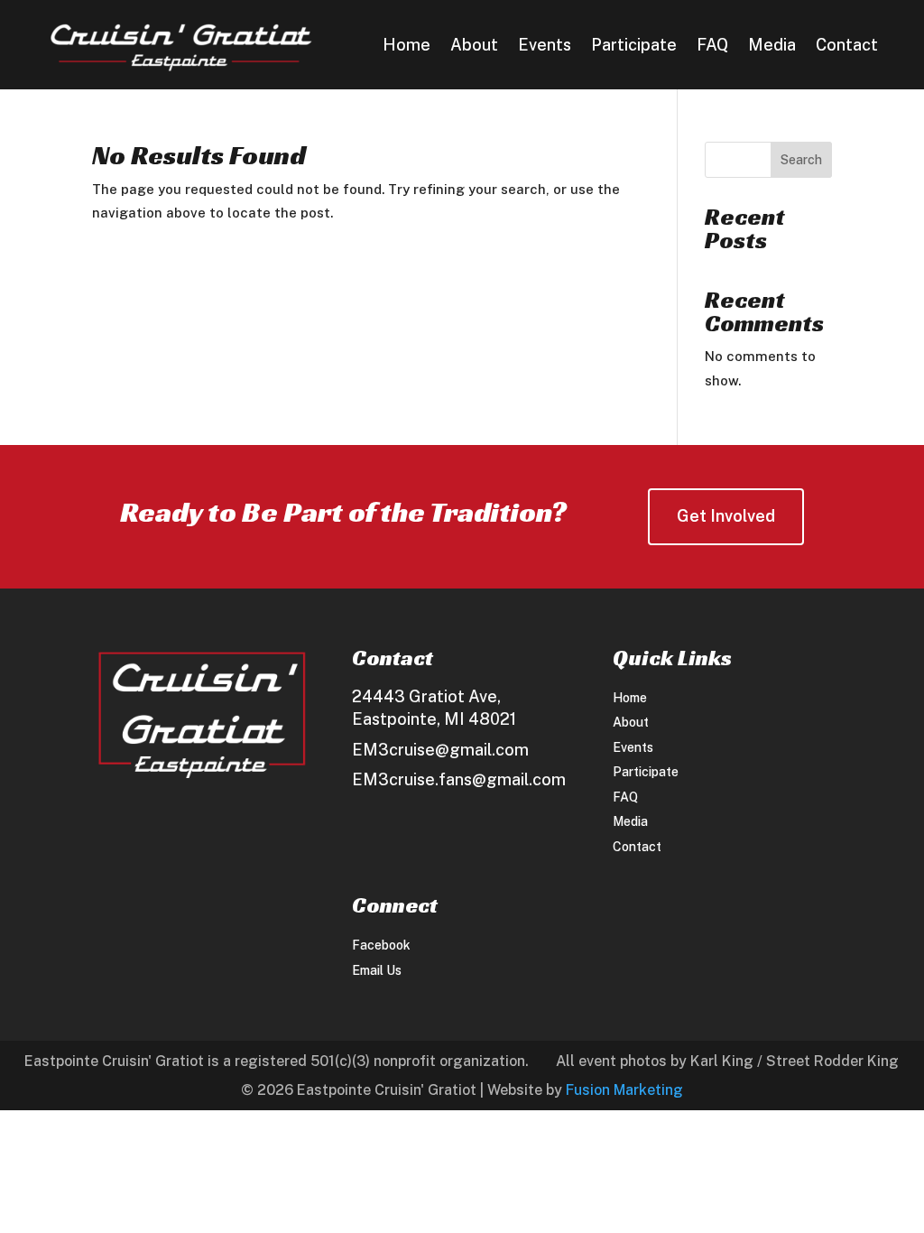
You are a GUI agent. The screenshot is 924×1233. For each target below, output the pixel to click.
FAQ (712, 46)
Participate (634, 46)
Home (406, 46)
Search (801, 160)
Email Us (377, 970)
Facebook (381, 945)
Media (772, 46)
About (474, 46)
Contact (847, 46)
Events (544, 46)
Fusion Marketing (624, 1090)
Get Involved (726, 515)
